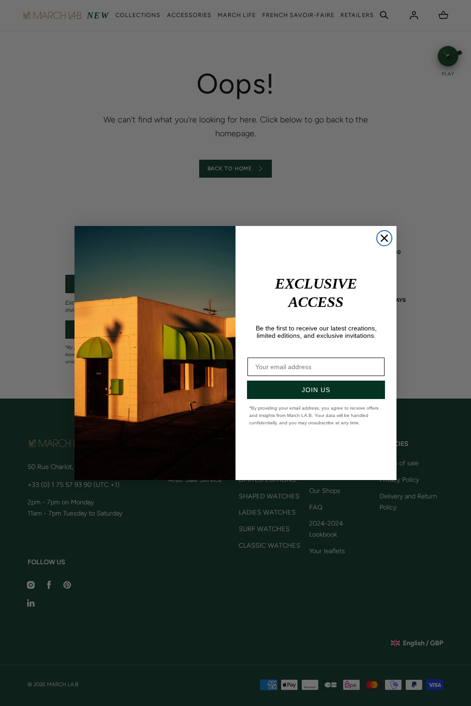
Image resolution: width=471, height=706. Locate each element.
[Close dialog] (384, 238)
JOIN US (316, 390)
